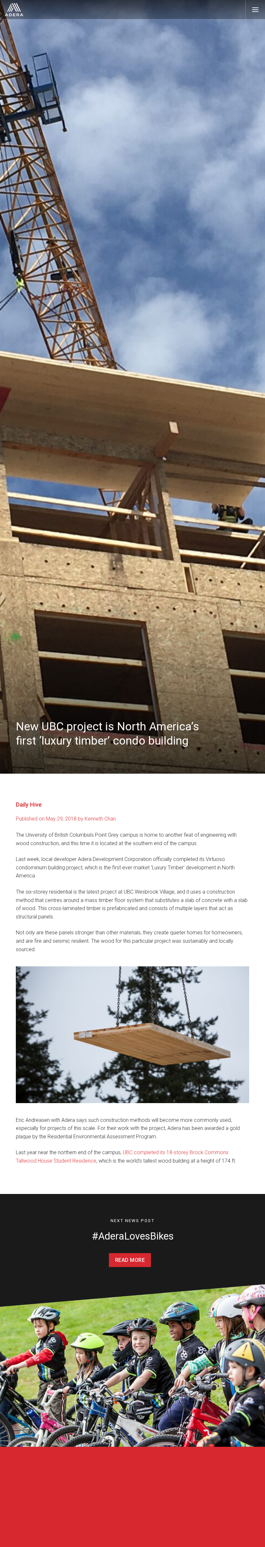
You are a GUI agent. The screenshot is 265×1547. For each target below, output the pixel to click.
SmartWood (132, 1536)
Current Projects (32, 1536)
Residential (32, 1525)
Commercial (131, 1525)
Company (85, 1525)
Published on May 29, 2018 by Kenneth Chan (66, 819)
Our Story (82, 1536)
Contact (177, 1525)
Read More (130, 1260)
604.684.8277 (180, 1536)
